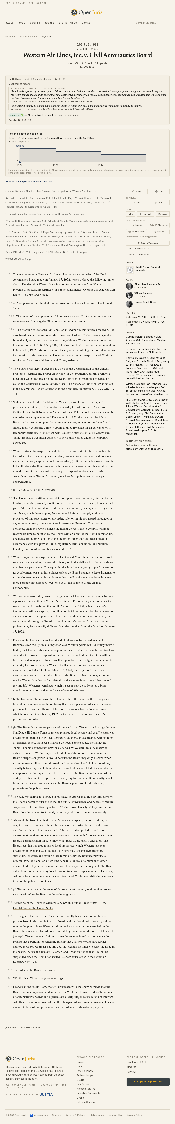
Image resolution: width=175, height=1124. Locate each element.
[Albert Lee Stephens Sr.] (129, 286)
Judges (49, 23)
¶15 (10, 796)
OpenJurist (10, 36)
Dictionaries (68, 23)
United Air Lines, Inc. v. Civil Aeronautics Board (70, 101)
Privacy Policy (134, 1115)
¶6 (10, 401)
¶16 (10, 819)
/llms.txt (131, 1067)
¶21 (10, 978)
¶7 (10, 450)
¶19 (10, 915)
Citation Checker (86, 1102)
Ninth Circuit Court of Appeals (87, 63)
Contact (56, 1115)
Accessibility (39, 1115)
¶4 (10, 329)
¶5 (10, 368)
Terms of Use (115, 1115)
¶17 (10, 889)
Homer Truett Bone (145, 302)
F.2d (36, 36)
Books (86, 23)
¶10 (10, 556)
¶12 (10, 639)
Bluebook (162, 214)
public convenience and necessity (47, 508)
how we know (72, 115)
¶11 (10, 595)
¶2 (10, 302)
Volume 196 (25, 36)
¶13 (10, 698)
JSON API (132, 1071)
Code (21, 23)
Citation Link (145, 214)
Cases (9, 23)
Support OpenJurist (148, 1081)
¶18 (10, 902)
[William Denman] (129, 295)
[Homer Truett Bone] (129, 304)
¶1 (10, 274)
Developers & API (136, 1062)
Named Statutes (86, 1088)
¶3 (10, 316)
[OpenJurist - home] (87, 12)
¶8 (10, 489)
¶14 (10, 727)
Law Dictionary (85, 1071)
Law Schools (84, 1084)
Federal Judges (85, 1075)
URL (131, 214)
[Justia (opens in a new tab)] (46, 1094)
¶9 (10, 497)
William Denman (143, 293)
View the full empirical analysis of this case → (30, 181)
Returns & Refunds (76, 1115)
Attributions (97, 1115)
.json (22, 1028)
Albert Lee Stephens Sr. (147, 284)
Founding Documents (88, 1093)
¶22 (10, 986)
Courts (35, 23)
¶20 (10, 969)
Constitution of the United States (33, 908)
